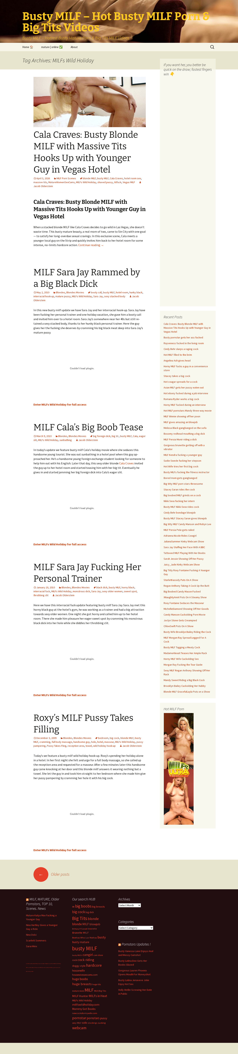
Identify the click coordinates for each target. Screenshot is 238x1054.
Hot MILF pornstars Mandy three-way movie (188, 410)
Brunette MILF (80, 932)
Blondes (60, 292)
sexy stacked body (114, 296)
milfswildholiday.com (85, 1004)
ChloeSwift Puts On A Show (178, 626)
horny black (128, 587)
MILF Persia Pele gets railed (179, 530)
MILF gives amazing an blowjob (181, 422)
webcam (79, 1027)
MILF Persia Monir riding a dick (180, 439)
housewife (78, 970)
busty (101, 937)
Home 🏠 (27, 47)
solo (84, 1022)
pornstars (93, 1018)
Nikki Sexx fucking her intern (179, 501)
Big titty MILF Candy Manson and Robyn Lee (187, 524)
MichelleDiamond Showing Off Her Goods (186, 608)
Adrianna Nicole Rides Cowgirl (180, 535)
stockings (92, 1022)
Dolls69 (38, 967)
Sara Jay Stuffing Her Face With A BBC (184, 547)
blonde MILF (89, 178)
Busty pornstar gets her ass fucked (183, 337)
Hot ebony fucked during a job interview (186, 393)
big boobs (83, 906)
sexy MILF (76, 1022)
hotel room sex (132, 178)
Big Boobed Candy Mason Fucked (182, 591)
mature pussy (63, 296)
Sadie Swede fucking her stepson (182, 460)
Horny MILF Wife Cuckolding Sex (181, 659)
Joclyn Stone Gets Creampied (180, 620)
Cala (135, 436)
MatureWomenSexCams (61, 182)
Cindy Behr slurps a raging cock (181, 349)
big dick (90, 912)
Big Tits (79, 918)
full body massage (62, 742)
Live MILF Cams (28, 963)
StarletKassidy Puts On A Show (181, 580)
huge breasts (82, 984)
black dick (101, 587)
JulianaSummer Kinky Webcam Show (184, 541)
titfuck (117, 182)
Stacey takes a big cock (177, 376)
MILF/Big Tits (100, 990)
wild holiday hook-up (104, 745)
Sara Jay (98, 296)
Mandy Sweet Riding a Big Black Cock (184, 680)
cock (74, 960)
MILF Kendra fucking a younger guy (183, 455)
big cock (114, 738)
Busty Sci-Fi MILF (49, 967)
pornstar (79, 1017)
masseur (109, 742)
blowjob (94, 924)
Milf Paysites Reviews (43, 967)
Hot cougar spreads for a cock (180, 381)
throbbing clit (40, 595)
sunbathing (66, 440)
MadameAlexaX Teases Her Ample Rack (185, 653)
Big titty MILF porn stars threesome (183, 483)
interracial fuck (41, 591)
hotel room (122, 292)
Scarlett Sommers (36, 940)
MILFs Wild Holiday (86, 182)
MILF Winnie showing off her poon (182, 416)
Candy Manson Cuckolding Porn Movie (184, 614)
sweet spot (130, 591)
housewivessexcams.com (85, 974)
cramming (44, 742)
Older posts (54, 874)
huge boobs (80, 979)
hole (93, 742)
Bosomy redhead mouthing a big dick (184, 433)
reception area (76, 745)
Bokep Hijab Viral (33, 963)
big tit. (115, 436)
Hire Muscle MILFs (30, 971)
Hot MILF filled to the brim (178, 354)
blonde (93, 918)
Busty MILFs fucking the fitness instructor (187, 472)
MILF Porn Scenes (66, 178)
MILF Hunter (80, 996)
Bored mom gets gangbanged (180, 478)
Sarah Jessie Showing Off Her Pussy (184, 558)
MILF (89, 990)
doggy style (79, 965)
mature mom (78, 990)
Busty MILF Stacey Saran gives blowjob (185, 518)
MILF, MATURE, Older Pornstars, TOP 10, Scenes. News (42, 904)
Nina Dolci (31, 934)
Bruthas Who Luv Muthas (84, 937)
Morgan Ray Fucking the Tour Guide (183, 664)
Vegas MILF (129, 182)
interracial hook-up (43, 296)
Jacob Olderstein (88, 440)
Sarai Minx (31, 946)
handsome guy (81, 742)
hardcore (94, 965)
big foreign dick (101, 436)
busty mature (80, 942)
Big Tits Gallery (34, 967)
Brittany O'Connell (80, 929)
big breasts (98, 906)
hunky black (135, 292)
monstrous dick (81, 591)
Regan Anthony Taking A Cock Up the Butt (186, 585)
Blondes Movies (75, 292)
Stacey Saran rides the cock (179, 489)
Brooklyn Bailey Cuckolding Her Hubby (185, 686)
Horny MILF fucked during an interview (185, 404)
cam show (98, 955)
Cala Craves (116, 178)
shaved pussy (105, 182)
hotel (100, 742)
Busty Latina (38, 963)
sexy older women (112, 591)
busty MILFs (77, 955)
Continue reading (91, 245)
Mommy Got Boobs (84, 1009)
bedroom (103, 738)
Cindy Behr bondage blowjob (180, 512)
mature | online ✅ (52, 47)
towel (89, 745)
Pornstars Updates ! (136, 944)
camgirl (88, 955)
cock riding (86, 960)
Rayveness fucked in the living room (184, 343)
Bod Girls (52, 963)
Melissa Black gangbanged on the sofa (185, 428)
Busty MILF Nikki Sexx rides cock (181, 506)
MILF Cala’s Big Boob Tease (88, 427)
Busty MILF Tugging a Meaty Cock (182, 647)
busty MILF (103, 178)
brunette (92, 928)
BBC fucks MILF (56, 963)
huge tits (96, 984)
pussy (103, 1018)
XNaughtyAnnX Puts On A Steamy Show (185, 597)
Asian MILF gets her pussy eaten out (184, 387)
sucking (102, 1022)
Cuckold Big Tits (43, 963)
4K (73, 906)
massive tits (40, 182)
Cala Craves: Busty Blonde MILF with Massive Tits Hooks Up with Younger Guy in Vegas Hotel (187, 327)
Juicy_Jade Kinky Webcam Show (182, 564)
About (74, 47)
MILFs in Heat (98, 996)
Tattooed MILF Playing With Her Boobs (184, 553)
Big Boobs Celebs (48, 963)
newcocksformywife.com (84, 1013)
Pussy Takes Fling (56, 745)
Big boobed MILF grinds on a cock (182, 495)
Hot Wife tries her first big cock (181, 466)
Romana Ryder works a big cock (181, 399)
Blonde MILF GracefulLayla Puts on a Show (187, 691)
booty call (96, 292)
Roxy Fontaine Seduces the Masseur (184, 603)
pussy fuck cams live (55, 967)
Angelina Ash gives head (177, 360)
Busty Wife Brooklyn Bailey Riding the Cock (187, 632)
